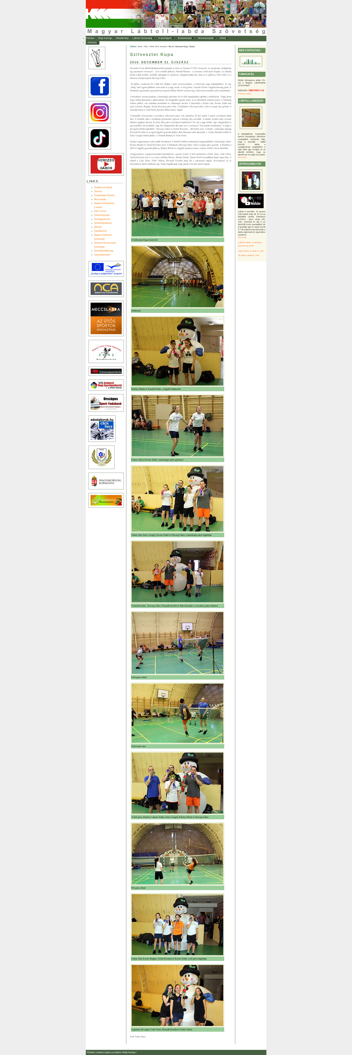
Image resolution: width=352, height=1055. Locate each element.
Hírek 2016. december (158, 46)
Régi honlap (105, 38)
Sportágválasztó (102, 219)
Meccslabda (100, 199)
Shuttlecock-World (103, 187)
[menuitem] (90, 38)
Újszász (98, 191)
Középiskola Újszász (104, 195)
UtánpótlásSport (102, 254)
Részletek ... (243, 157)
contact (100, 1052)
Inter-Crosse (100, 211)
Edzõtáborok (100, 231)
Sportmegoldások (103, 223)
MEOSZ (98, 227)
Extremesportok (102, 215)
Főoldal (90, 38)
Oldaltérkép (122, 38)
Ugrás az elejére (113, 1052)
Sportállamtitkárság (103, 250)
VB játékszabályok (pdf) (248, 255)
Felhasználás (244, 93)
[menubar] (159, 40)
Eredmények (185, 38)
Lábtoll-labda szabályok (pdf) (251, 251)
